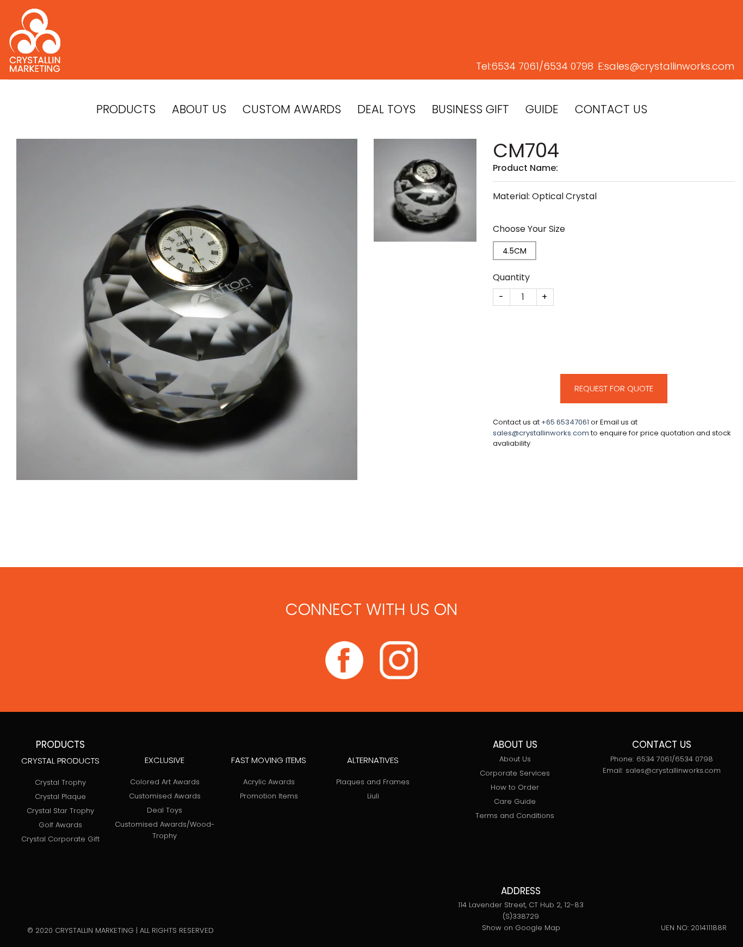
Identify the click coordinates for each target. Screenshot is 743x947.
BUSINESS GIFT (470, 109)
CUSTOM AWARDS (292, 109)
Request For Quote (613, 388)
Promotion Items (269, 796)
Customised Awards (165, 796)
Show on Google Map (521, 928)
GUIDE (542, 109)
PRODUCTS (126, 109)
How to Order (515, 787)
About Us (515, 759)
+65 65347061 (565, 422)
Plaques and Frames (373, 782)
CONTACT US (611, 109)
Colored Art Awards (165, 782)
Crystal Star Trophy (60, 810)
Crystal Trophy (60, 782)
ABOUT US (199, 109)
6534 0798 (568, 66)
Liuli (373, 796)
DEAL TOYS (386, 109)
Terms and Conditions (514, 815)
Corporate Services (515, 773)
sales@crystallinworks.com (669, 66)
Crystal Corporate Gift (60, 839)
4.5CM (515, 250)
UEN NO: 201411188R (694, 928)
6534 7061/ (517, 66)
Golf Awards (60, 825)
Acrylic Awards (269, 782)
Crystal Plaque (60, 796)
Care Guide (515, 801)
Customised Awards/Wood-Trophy (165, 830)
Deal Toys (164, 810)
